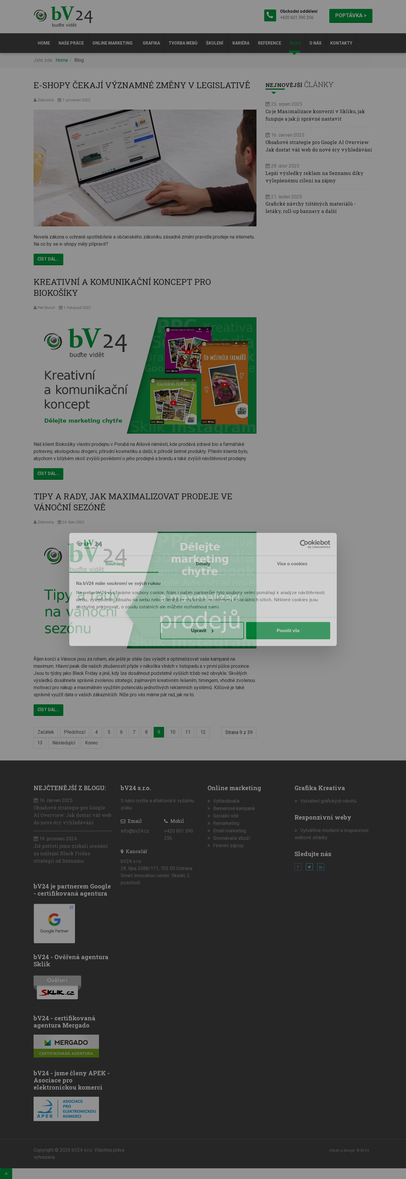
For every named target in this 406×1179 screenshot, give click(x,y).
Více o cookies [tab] (292, 563)
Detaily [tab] (203, 563)
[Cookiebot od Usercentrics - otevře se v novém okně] (304, 544)
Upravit (198, 630)
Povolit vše (288, 630)
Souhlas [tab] (113, 563)
